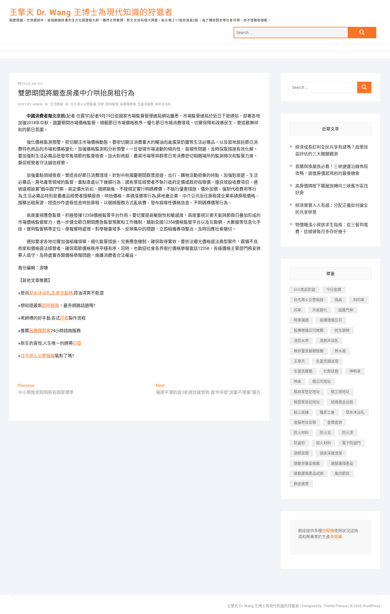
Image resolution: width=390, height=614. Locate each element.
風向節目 (342, 473)
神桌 (297, 381)
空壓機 (328, 531)
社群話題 (330, 371)
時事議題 (301, 320)
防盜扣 (299, 443)
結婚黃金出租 (342, 402)
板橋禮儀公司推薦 (308, 330)
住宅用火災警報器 (83, 104)
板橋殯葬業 (128, 104)
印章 (101, 104)
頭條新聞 (301, 453)
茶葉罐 (336, 537)
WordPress (372, 606)
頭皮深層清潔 (331, 453)
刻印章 (358, 300)
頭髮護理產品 (342, 463)
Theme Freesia (335, 606)
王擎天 (299, 361)
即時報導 (112, 104)
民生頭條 (342, 330)
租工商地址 (340, 392)
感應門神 (345, 310)
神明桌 (355, 371)
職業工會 (327, 412)
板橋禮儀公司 (331, 320)
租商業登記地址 (307, 392)
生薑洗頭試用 (327, 361)
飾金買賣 (301, 483)
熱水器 (340, 351)
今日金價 (333, 289)
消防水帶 (301, 340)
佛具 (338, 300)
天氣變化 (319, 310)
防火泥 (325, 432)
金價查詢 (334, 422)
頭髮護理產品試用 (308, 473)
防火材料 (301, 432)
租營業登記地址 (307, 402)
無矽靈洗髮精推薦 (308, 351)
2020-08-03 (32, 84)
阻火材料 (323, 443)
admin (37, 104)
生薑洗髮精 (146, 104)
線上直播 (301, 412)
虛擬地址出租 (305, 422)
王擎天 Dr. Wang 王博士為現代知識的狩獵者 (91, 12)
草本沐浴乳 (163, 104)
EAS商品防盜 (304, 289)
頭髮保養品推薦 (307, 463)
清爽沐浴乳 (329, 340)
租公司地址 (321, 381)
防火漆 (347, 432)
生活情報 (56, 104)
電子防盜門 (351, 443)
